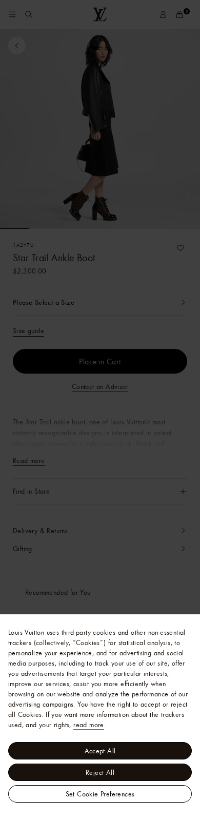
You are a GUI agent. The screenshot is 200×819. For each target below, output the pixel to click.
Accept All (100, 750)
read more (88, 724)
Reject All (100, 772)
